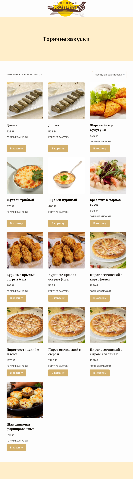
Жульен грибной (20, 200)
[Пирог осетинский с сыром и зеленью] (108, 325)
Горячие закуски (17, 137)
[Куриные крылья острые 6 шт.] (25, 250)
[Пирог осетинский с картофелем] (108, 250)
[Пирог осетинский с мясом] (25, 325)
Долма (12, 125)
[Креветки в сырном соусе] (108, 175)
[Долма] (25, 100)
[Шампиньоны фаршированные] (25, 400)
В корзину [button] (16, 148)
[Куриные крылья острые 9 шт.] (66, 250)
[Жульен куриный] (66, 175)
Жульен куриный (62, 200)
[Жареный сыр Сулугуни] (108, 100)
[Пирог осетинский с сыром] (66, 325)
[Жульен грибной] (25, 175)
